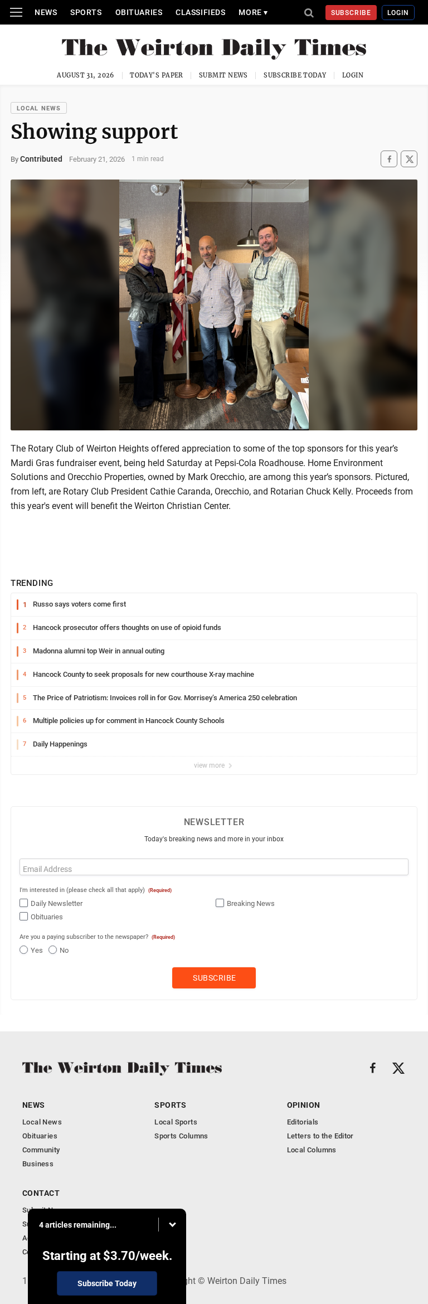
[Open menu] (16, 12)
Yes (37, 950)
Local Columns (312, 1150)
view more (210, 765)
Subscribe (351, 13)
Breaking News (251, 903)
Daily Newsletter (56, 903)
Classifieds (200, 12)
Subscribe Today (295, 75)
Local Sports (175, 1122)
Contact (41, 1193)
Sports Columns (181, 1136)
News (46, 12)
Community (41, 1150)
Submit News (223, 75)
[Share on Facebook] (389, 159)
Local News (39, 108)
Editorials (303, 1122)
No (64, 950)
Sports (85, 12)
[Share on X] (409, 159)
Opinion (303, 1105)
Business (38, 1164)
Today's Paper (156, 75)
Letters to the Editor (320, 1136)
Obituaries (139, 12)
